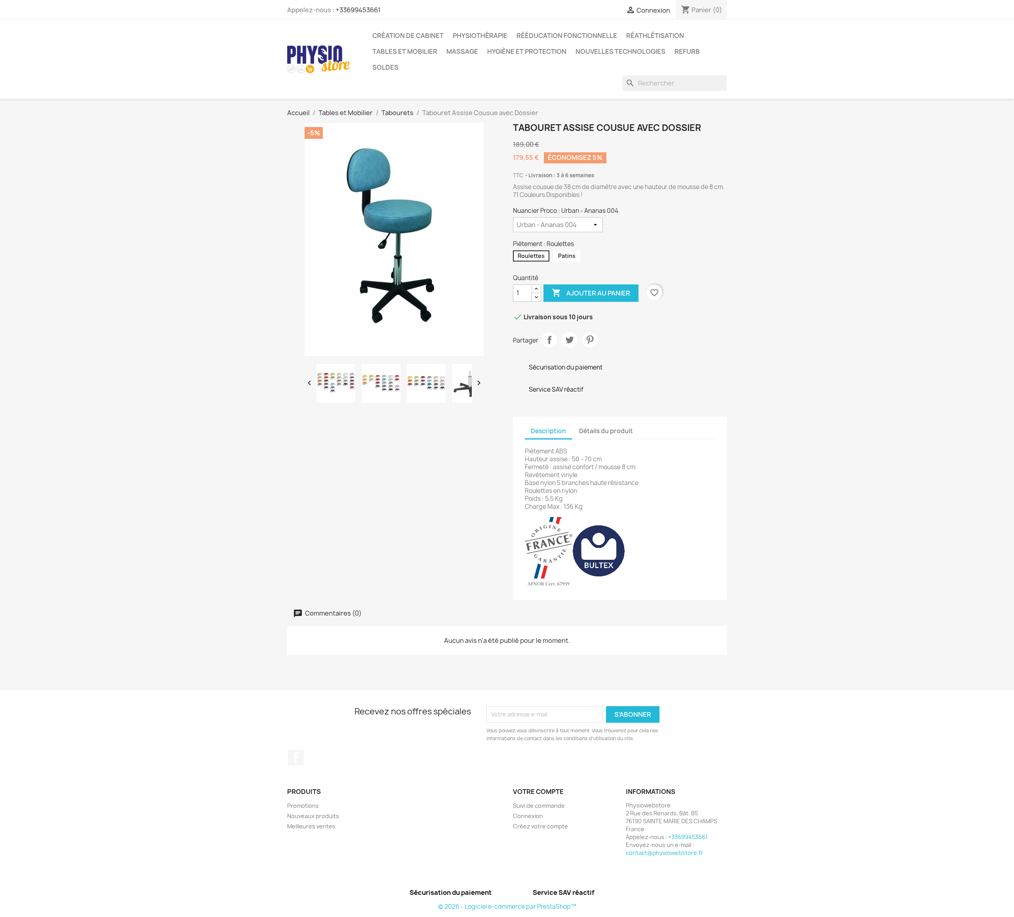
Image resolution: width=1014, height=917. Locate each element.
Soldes (385, 67)
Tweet (570, 340)
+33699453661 (358, 10)
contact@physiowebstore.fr (664, 852)
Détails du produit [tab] (606, 431)
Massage (462, 51)
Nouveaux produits (313, 816)
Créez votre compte (540, 826)
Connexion (528, 816)
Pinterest (590, 340)
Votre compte (538, 791)
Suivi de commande (539, 805)
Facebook (296, 757)
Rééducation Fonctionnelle (567, 35)
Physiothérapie (480, 35)
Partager (549, 340)
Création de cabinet (408, 35)
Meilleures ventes (311, 826)
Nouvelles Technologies (620, 51)
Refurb (687, 51)
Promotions (303, 805)
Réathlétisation (655, 35)
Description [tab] (548, 431)
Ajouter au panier (591, 292)
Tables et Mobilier (404, 51)
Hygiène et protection (526, 51)
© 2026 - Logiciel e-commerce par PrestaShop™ (507, 906)
